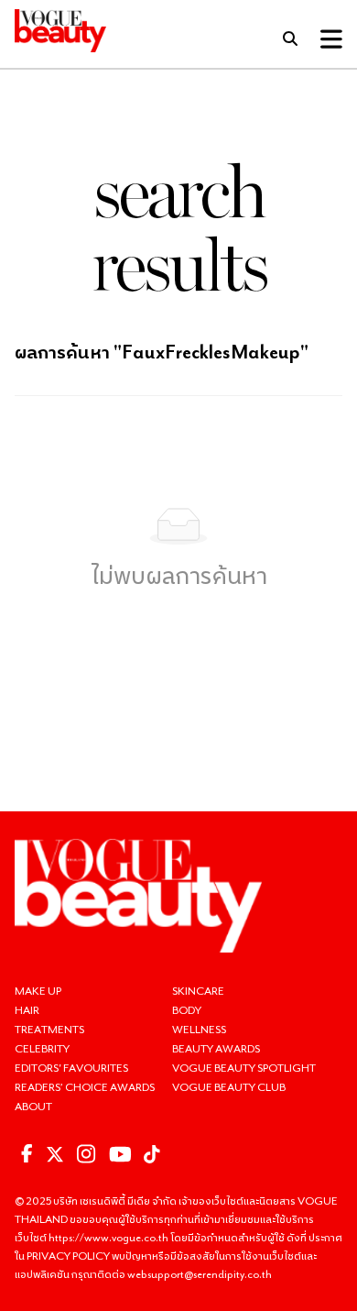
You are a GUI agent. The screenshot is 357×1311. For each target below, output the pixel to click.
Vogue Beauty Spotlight (244, 1067)
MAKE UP (38, 990)
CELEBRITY (42, 1048)
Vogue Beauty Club (229, 1087)
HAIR (27, 1010)
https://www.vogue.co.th (109, 1237)
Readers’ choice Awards (85, 1087)
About (33, 1106)
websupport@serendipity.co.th (199, 1274)
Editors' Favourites (71, 1067)
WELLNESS (199, 1029)
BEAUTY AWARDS (216, 1048)
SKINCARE (198, 990)
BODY (186, 1010)
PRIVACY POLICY (69, 1255)
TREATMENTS (49, 1029)
